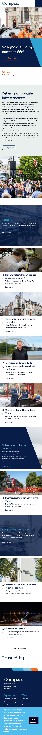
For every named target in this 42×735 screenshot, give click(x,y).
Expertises (10, 148)
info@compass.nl (9, 688)
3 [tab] (7, 35)
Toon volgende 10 (20, 648)
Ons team (25, 699)
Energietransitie (9, 705)
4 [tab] (9, 35)
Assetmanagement (10, 699)
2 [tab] (5, 35)
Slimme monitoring (10, 702)
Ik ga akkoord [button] (33, 720)
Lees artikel (9, 287)
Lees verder (12, 56)
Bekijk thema (6, 466)
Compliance (26, 702)
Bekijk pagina (6, 232)
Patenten (25, 705)
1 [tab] (3, 35)
